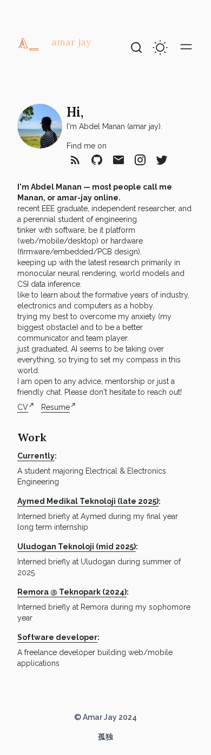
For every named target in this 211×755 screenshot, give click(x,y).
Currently (36, 455)
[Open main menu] (186, 46)
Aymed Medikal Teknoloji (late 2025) (88, 501)
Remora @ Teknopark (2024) (72, 592)
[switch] (160, 47)
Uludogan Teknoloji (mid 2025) (76, 546)
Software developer (57, 637)
